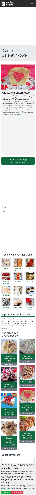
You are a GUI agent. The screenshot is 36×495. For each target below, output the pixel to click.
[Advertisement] (18, 26)
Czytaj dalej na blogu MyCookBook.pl (18, 161)
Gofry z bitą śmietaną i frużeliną (8, 412)
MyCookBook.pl (9, 364)
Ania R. (3, 212)
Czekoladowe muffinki (9, 385)
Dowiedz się (5, 488)
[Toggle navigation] (31, 3)
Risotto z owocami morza (9, 358)
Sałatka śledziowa (27, 357)
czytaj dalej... (18, 114)
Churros (26, 382)
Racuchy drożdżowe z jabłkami (27, 435)
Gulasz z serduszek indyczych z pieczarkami (9, 441)
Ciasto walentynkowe (27, 407)
